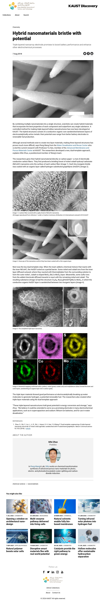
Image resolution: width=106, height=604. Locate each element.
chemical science (19, 484)
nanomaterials (33, 484)
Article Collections (53, 588)
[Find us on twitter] (48, 573)
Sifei (47, 466)
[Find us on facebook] (44, 573)
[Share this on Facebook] (88, 53)
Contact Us (56, 593)
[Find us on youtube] (62, 573)
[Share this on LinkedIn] (91, 53)
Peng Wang (35, 466)
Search (26, 15)
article (28, 428)
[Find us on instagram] (57, 573)
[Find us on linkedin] (53, 573)
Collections (7, 15)
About (17, 15)
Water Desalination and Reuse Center (72, 145)
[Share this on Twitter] (84, 53)
